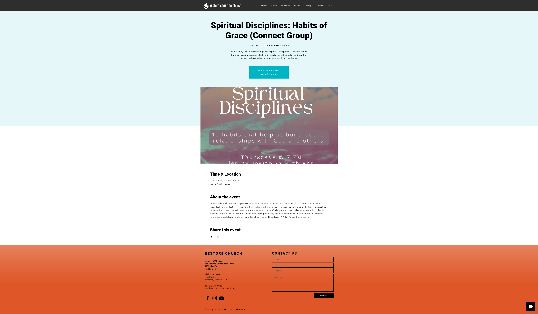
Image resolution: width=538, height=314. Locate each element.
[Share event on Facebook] (211, 237)
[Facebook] (208, 298)
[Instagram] (215, 298)
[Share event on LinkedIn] (225, 237)
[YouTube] (221, 298)
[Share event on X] (218, 237)
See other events (269, 74)
